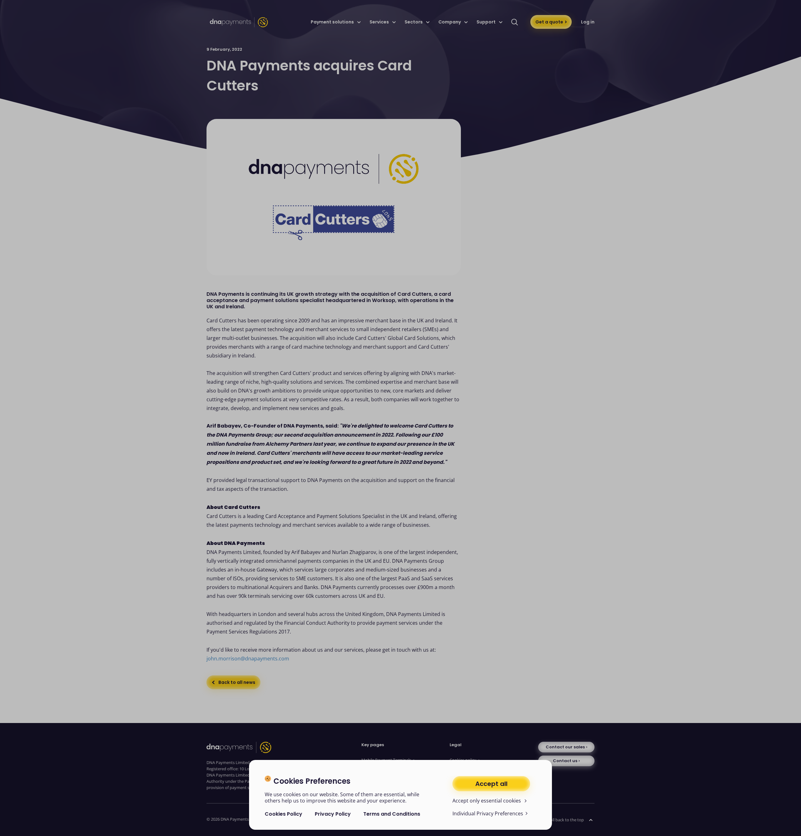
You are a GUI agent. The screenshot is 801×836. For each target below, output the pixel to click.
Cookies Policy (283, 814)
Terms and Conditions (391, 814)
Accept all (491, 783)
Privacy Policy (333, 814)
